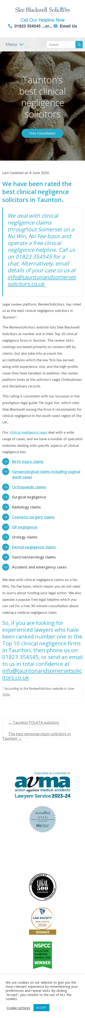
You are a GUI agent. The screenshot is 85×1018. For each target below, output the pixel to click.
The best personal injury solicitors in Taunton (36, 736)
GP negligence (24, 527)
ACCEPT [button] (41, 1007)
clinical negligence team (28, 432)
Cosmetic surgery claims (33, 517)
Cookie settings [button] (18, 1008)
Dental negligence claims (34, 547)
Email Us (68, 26)
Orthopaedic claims (29, 487)
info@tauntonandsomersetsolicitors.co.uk (41, 280)
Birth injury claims (28, 461)
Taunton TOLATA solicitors (33, 722)
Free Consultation (42, 133)
